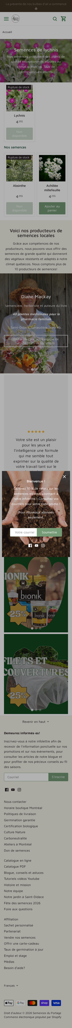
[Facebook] (30, 545)
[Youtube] (36, 545)
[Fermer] (64, 476)
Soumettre (49, 532)
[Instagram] (43, 545)
